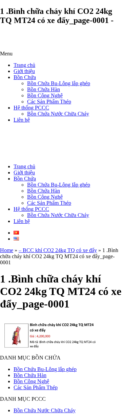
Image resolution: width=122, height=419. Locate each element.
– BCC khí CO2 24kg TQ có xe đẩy (58, 250)
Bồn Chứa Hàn (43, 89)
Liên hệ (22, 120)
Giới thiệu (24, 71)
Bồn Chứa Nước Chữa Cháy (58, 114)
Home (6, 250)
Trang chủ (24, 65)
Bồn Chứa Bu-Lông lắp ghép (58, 83)
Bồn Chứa (25, 77)
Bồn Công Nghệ (45, 95)
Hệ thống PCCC (31, 107)
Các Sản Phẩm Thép (49, 101)
